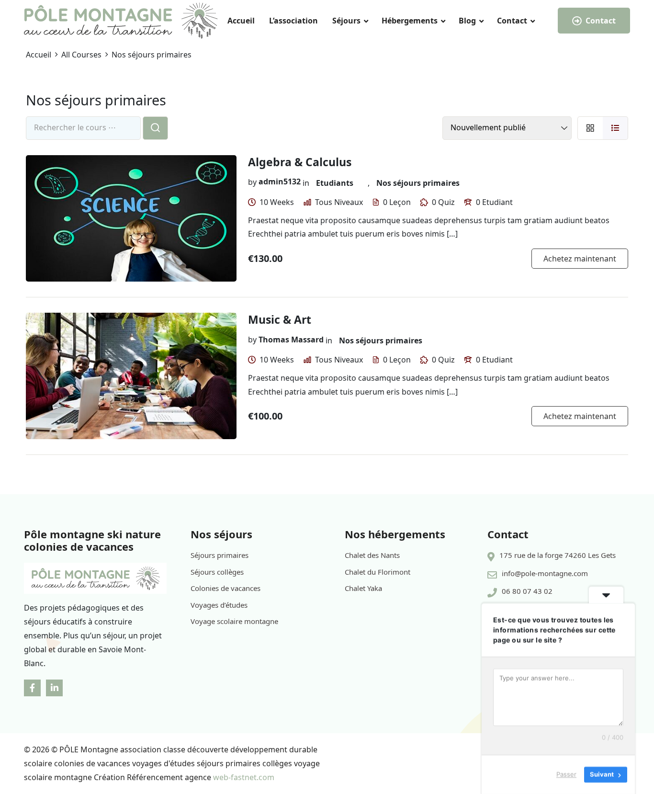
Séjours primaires (219, 555)
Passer (566, 774)
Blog (467, 20)
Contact (512, 20)
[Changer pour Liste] (615, 128)
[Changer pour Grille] (590, 128)
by (252, 181)
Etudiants (334, 183)
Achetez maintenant (579, 258)
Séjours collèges (217, 572)
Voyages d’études (219, 605)
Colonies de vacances (225, 588)
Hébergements (410, 20)
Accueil (241, 20)
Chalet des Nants (372, 555)
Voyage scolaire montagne (234, 621)
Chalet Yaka (363, 588)
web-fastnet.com (243, 777)
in (306, 183)
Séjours (346, 20)
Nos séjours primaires (418, 183)
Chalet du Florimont (377, 572)
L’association (293, 20)
